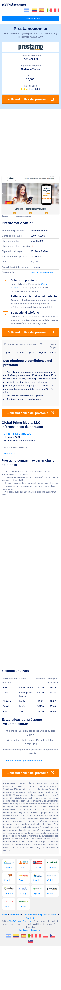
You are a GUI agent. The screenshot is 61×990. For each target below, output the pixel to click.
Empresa (42, 914)
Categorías (32, 18)
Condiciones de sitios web (30, 930)
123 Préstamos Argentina (20, 921)
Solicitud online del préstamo (28, 99)
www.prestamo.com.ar (42, 272)
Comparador (29, 914)
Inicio (4, 914)
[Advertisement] (30, 141)
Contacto (30, 918)
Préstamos (15, 914)
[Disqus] (30, 540)
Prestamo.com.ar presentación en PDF (25, 760)
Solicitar (8, 453)
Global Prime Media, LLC (17, 433)
